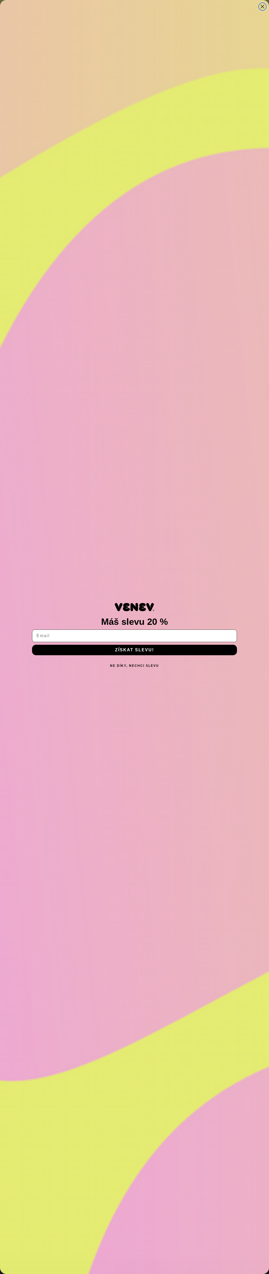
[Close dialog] (262, 6)
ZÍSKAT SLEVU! (134, 650)
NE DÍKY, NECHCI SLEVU (134, 666)
